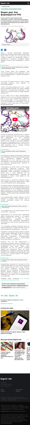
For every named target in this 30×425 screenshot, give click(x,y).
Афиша (2, 389)
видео (6, 295)
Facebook (15, 287)
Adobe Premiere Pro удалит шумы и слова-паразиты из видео (13, 332)
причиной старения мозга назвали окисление (15, 279)
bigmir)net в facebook (7, 303)
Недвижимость (19, 389)
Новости (3, 391)
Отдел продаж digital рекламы (17, 411)
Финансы (18, 391)
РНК (17, 295)
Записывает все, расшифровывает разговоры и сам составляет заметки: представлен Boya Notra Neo (20, 355)
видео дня (11, 295)
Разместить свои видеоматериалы (20, 406)
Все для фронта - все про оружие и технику (11, 9)
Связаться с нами (5, 406)
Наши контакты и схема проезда (9, 405)
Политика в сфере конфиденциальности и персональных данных (14, 408)
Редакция (21, 405)
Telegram (22, 287)
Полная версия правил (6, 423)
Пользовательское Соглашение (10, 408)
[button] (26, 308)
